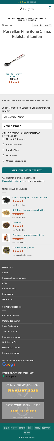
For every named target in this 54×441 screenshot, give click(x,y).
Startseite (11, 18)
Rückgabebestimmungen (14, 277)
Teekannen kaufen (10, 331)
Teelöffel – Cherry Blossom (14, 75)
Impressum (7, 294)
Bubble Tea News (14, 144)
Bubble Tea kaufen (10, 315)
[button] (3, 9)
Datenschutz (8, 299)
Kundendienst (9, 288)
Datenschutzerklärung (12, 181)
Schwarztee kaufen (11, 347)
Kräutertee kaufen (11, 353)
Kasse (5, 272)
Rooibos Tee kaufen (11, 336)
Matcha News (12, 149)
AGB (4, 283)
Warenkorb (7, 267)
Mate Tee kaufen (10, 326)
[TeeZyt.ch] (27, 9)
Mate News (11, 155)
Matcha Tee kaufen (11, 320)
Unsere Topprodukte (16, 160)
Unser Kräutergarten (16, 139)
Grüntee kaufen (9, 342)
